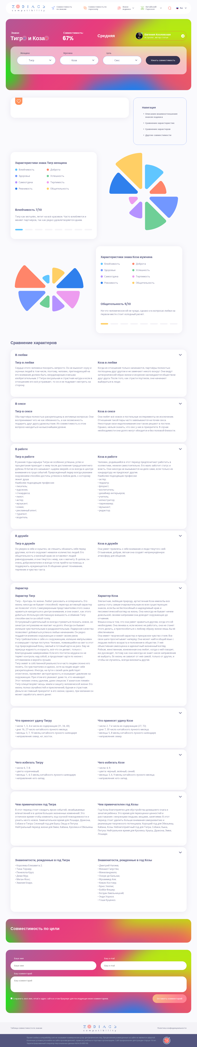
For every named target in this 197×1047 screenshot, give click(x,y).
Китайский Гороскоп (151, 8)
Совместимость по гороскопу (97, 8)
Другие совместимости (158, 135)
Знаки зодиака (126, 8)
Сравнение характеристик (160, 123)
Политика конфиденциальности (171, 1028)
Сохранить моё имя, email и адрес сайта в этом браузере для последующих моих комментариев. (60, 998)
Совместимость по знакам (64, 8)
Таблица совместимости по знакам (26, 1028)
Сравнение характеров (157, 129)
